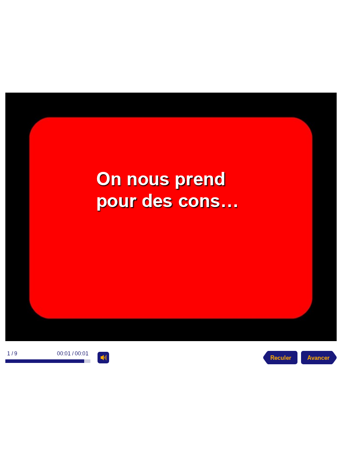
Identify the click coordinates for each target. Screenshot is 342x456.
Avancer (318, 357)
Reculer (280, 357)
